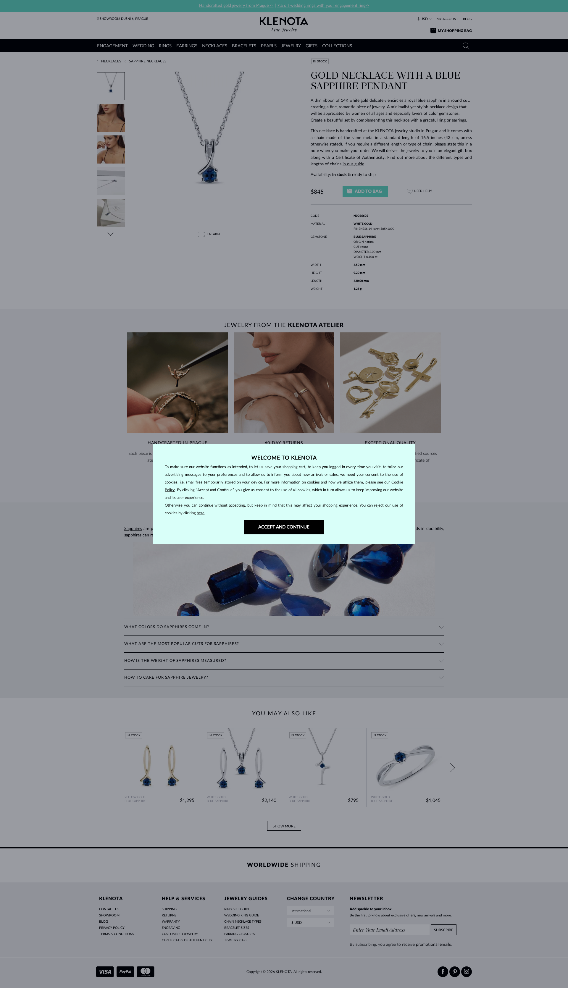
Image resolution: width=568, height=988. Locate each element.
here (200, 513)
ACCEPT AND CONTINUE (283, 527)
